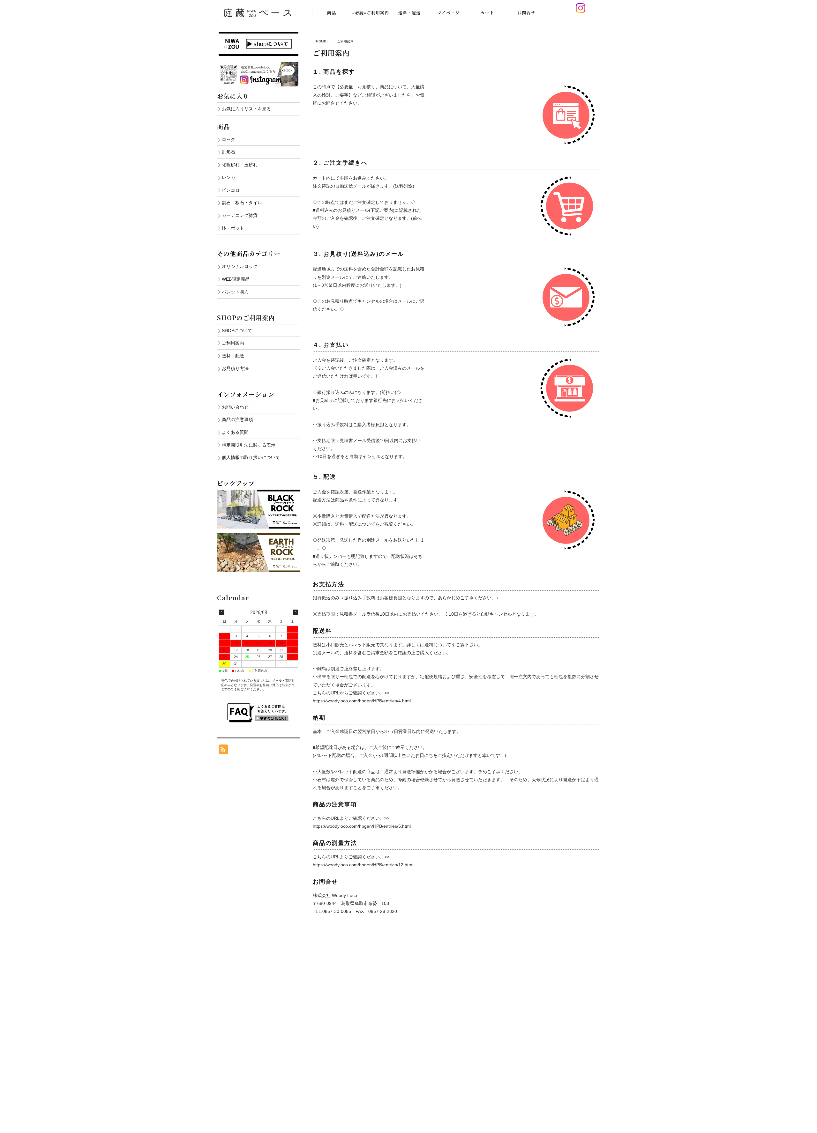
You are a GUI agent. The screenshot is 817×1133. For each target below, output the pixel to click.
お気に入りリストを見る (246, 108)
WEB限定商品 (236, 279)
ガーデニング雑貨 (240, 215)
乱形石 (228, 151)
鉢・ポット (233, 228)
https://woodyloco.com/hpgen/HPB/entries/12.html (363, 864)
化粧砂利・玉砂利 (240, 164)
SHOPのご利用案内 (246, 317)
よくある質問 (235, 432)
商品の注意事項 (237, 419)
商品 (331, 13)
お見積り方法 (235, 368)
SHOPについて (237, 330)
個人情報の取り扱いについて (251, 457)
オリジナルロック (240, 266)
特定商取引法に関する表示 (248, 445)
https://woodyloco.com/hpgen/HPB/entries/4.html (362, 700)
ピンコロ (231, 190)
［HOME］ (321, 41)
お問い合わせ (235, 407)
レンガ (228, 177)
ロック (228, 139)
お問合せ (526, 13)
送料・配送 (409, 13)
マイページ (448, 13)
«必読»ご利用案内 (370, 13)
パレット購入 (235, 291)
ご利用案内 (233, 342)
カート (487, 13)
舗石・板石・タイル (242, 202)
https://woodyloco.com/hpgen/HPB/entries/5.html (362, 826)
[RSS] (223, 750)
